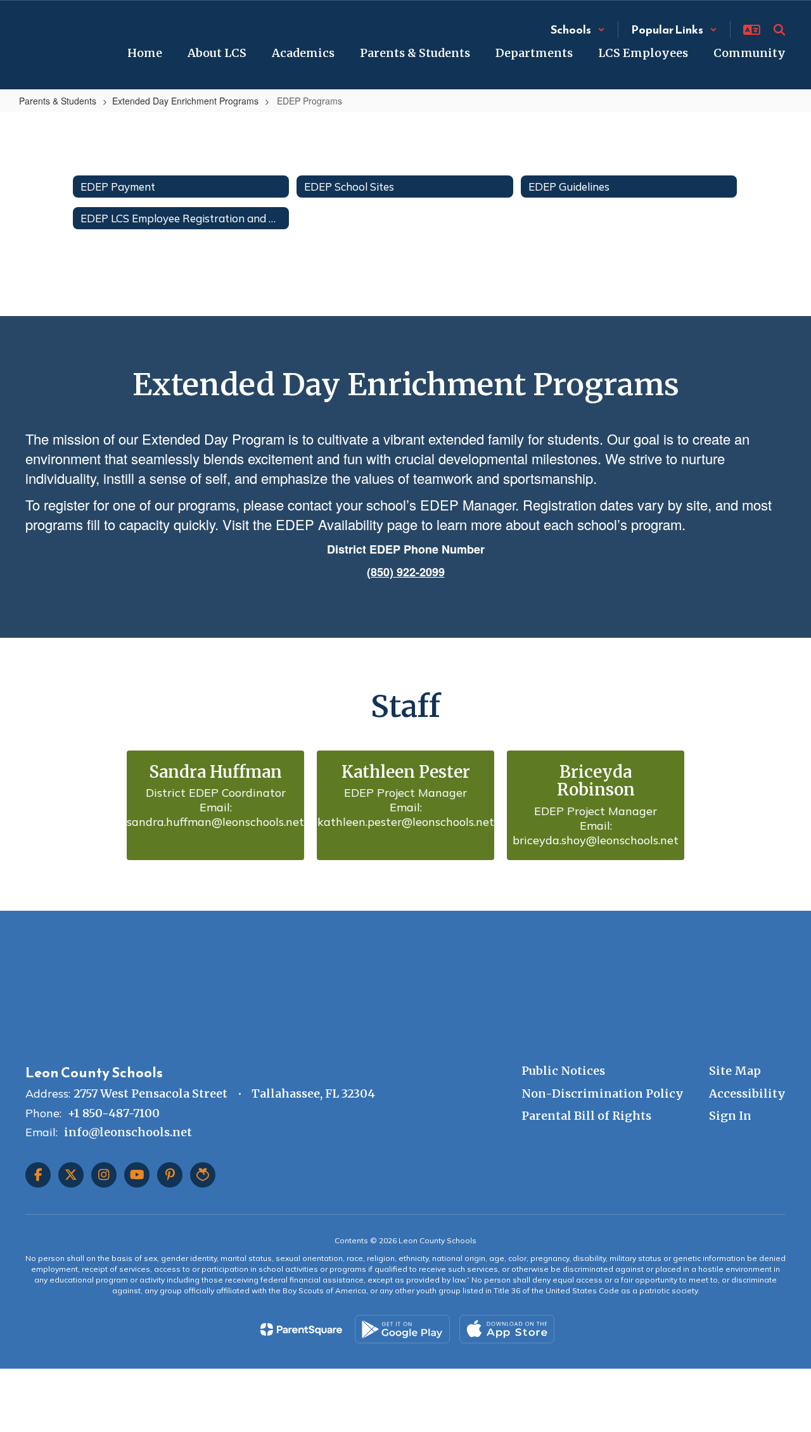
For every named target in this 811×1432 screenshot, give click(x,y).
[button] (578, 29)
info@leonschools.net (128, 1132)
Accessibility (747, 1093)
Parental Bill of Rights (586, 1115)
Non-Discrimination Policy (602, 1093)
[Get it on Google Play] (402, 1329)
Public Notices (563, 1070)
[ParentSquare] (301, 1329)
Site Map (735, 1070)
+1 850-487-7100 (114, 1113)
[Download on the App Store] (506, 1329)
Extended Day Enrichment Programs (185, 100)
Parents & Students (57, 100)
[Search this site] (779, 29)
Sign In (730, 1115)
